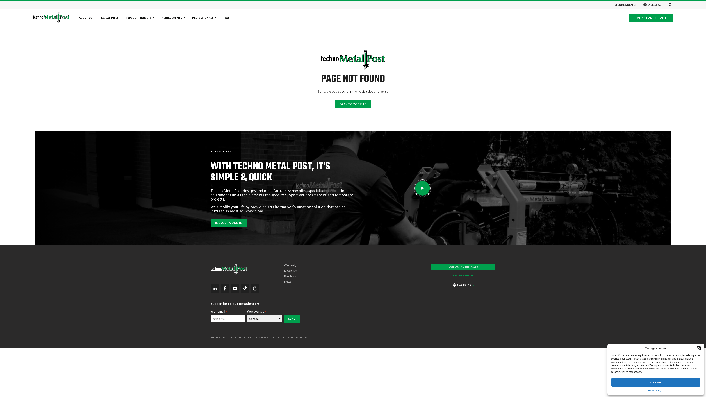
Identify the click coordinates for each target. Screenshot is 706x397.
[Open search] (670, 5)
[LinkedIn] (215, 288)
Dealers (274, 337)
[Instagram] (255, 288)
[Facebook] (225, 288)
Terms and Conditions (294, 337)
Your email (219, 312)
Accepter (656, 382)
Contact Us (244, 337)
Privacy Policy (654, 390)
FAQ (226, 17)
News (287, 281)
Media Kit (290, 271)
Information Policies (223, 337)
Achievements (172, 17)
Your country (256, 312)
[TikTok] (245, 288)
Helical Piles (109, 17)
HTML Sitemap (260, 337)
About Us (85, 17)
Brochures (290, 276)
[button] (698, 348)
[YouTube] (235, 288)
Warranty (290, 265)
